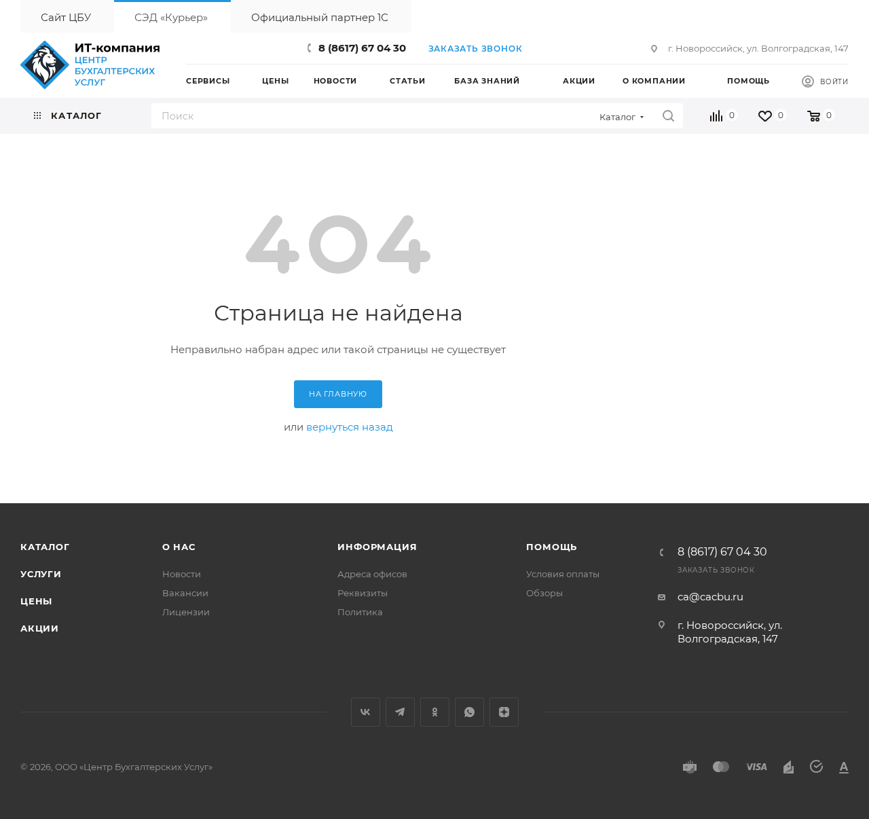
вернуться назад (349, 426)
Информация (377, 546)
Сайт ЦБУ (66, 17)
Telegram (400, 712)
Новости (181, 573)
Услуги (41, 573)
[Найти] (668, 115)
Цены (36, 601)
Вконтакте (365, 712)
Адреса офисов (372, 573)
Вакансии (185, 592)
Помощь (551, 546)
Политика (360, 611)
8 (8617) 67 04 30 (362, 47)
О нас (179, 546)
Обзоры (544, 592)
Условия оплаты (562, 573)
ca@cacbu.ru (710, 596)
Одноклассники (434, 712)
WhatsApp (469, 712)
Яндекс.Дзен (504, 712)
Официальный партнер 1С (319, 17)
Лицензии (186, 611)
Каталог (45, 546)
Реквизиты (362, 592)
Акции (39, 628)
